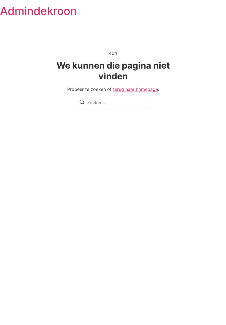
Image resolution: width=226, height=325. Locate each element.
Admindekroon (38, 11)
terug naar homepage (135, 89)
